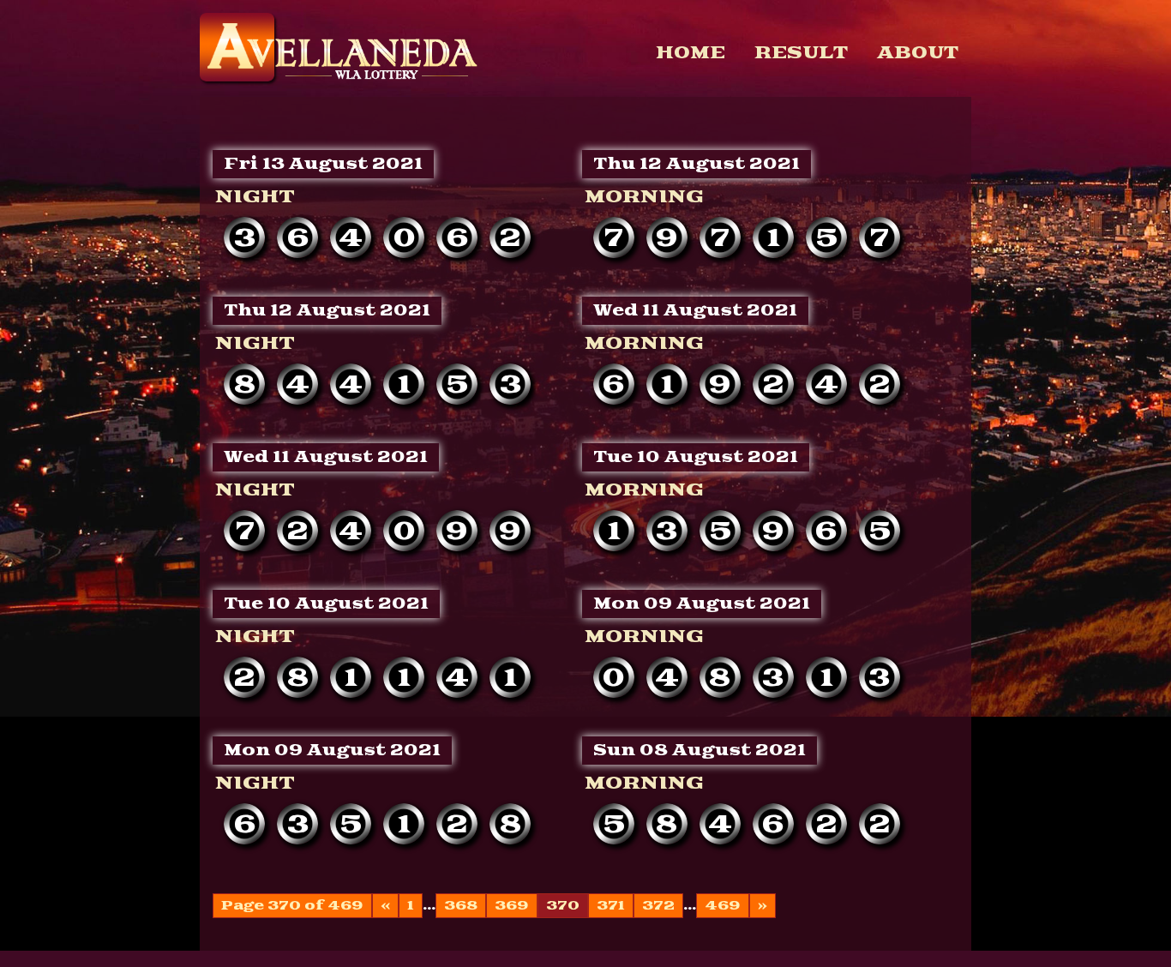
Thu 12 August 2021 (696, 164)
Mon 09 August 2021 (701, 604)
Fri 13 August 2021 (323, 164)
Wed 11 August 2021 (695, 310)
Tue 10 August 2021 (695, 457)
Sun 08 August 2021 (699, 750)
